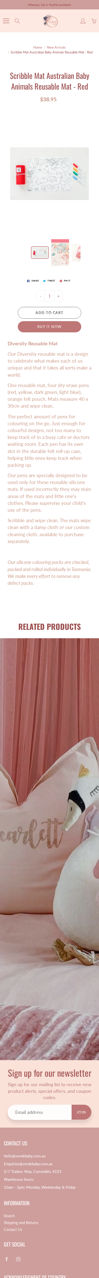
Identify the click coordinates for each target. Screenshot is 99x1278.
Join (80, 91)
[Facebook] (42, 108)
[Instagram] (53, 108)
